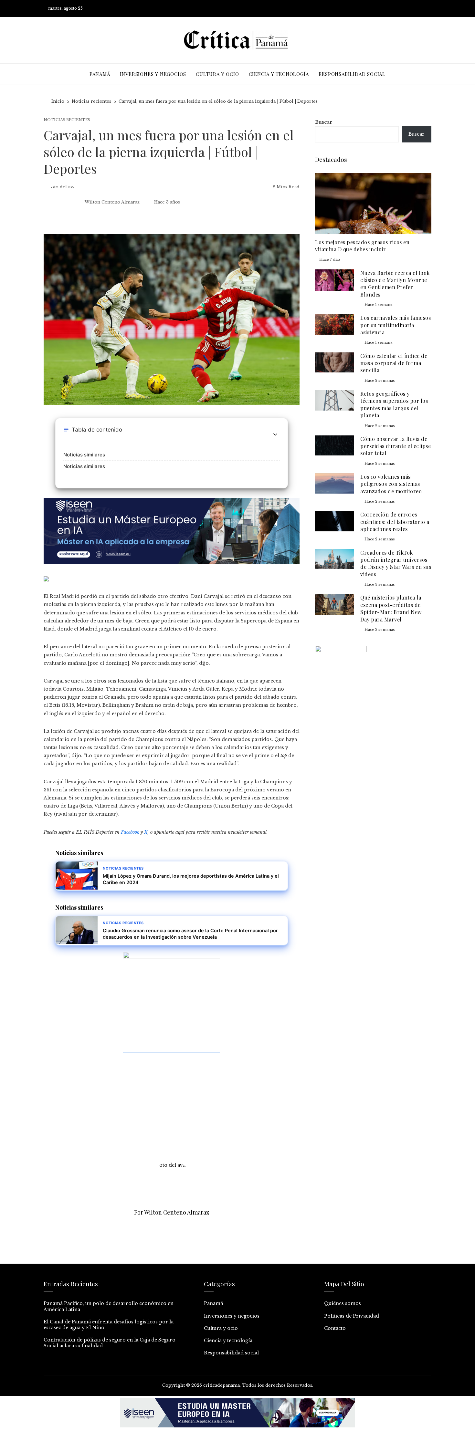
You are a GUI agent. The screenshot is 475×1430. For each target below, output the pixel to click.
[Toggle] (275, 434)
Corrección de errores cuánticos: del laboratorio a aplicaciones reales (394, 521)
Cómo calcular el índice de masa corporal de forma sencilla (393, 363)
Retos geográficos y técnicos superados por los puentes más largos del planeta (394, 404)
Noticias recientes (67, 120)
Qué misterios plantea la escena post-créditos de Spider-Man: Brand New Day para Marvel (391, 608)
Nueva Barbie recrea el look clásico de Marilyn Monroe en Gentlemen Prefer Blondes (395, 283)
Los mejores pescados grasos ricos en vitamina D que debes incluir (362, 246)
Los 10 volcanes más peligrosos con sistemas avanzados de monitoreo (391, 484)
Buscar (323, 122)
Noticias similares (84, 455)
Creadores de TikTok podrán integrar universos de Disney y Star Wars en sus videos (395, 563)
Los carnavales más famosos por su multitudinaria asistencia (395, 325)
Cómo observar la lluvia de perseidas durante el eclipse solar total (395, 446)
